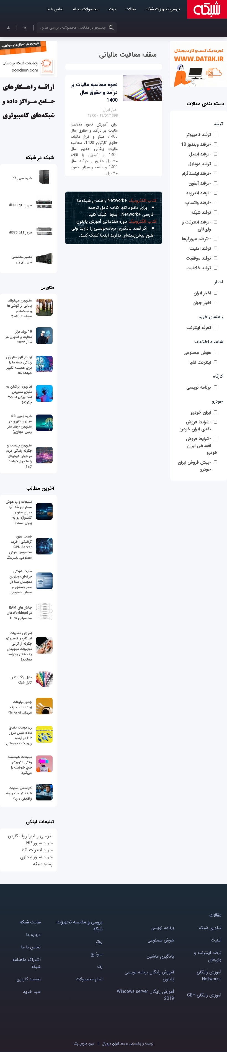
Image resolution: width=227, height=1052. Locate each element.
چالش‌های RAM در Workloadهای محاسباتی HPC (19, 613)
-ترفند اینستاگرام (196, 173)
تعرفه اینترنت (198, 327)
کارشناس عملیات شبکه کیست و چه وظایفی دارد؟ (19, 793)
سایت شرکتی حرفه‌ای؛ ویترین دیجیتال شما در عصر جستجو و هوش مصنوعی (20, 582)
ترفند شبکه (201, 212)
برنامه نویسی (198, 387)
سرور (83, 1043)
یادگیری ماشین (160, 956)
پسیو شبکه (43, 863)
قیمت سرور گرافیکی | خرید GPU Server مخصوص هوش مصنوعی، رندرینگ (19, 547)
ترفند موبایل (199, 163)
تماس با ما (55, 9)
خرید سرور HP (39, 843)
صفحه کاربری (29, 979)
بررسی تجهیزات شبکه (163, 9)
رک (99, 966)
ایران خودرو (200, 412)
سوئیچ (96, 954)
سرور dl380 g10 (20, 205)
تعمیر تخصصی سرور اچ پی (21, 259)
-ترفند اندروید (198, 193)
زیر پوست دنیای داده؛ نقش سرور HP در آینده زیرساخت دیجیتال (19, 735)
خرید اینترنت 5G (37, 850)
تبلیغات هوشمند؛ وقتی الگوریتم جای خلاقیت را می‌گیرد (20, 764)
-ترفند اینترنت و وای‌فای (196, 226)
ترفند (112, 9)
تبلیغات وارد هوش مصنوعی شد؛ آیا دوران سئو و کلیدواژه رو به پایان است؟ (19, 512)
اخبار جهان (201, 302)
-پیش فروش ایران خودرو (194, 466)
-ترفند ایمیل (200, 154)
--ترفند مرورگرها (196, 238)
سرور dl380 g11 (20, 232)
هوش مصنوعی (197, 352)
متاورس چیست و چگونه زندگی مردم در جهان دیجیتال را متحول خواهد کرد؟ (19, 456)
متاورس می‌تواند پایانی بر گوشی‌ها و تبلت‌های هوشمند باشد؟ (19, 308)
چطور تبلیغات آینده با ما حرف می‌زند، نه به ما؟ (20, 707)
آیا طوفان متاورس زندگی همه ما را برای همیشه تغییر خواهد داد (19, 365)
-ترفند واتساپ (198, 202)
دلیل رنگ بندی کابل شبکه (21, 680)
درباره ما (33, 934)
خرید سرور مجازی (36, 856)
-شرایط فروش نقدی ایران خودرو (195, 426)
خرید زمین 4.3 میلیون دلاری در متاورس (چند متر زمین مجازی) (19, 424)
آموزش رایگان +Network (209, 976)
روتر (99, 941)
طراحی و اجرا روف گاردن (30, 836)
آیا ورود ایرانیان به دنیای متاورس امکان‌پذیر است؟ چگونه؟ (19, 394)
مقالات (130, 9)
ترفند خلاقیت (198, 268)
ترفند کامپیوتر (198, 134)
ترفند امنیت (200, 248)
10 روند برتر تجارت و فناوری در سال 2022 (19, 337)
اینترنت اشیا (200, 362)
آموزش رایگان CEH (204, 995)
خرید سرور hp (22, 178)
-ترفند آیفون (200, 183)
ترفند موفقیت (198, 258)
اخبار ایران (202, 293)
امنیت (216, 940)
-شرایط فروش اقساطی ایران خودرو (201, 445)
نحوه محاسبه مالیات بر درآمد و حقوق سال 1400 (94, 92)
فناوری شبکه (210, 927)
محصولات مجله (85, 9)
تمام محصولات (89, 979)
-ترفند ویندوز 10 (196, 144)
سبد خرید (32, 991)
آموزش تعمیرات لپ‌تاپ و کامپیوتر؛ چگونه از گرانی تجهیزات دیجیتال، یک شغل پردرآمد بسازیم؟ (19, 646)
